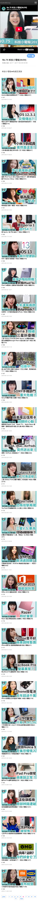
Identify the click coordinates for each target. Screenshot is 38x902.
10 (35, 896)
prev (3, 896)
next (21, 898)
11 (16, 898)
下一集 (31, 55)
